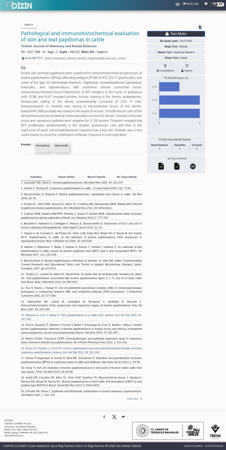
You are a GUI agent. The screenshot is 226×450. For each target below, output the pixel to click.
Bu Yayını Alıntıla (177, 158)
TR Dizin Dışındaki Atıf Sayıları (174, 139)
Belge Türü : (172, 46)
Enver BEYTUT (33, 58)
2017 (30, 52)
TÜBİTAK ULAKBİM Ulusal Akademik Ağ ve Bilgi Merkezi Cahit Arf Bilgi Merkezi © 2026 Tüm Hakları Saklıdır (72, 446)
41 (44, 52)
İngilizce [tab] (28, 24)
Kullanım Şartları (193, 446)
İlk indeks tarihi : (169, 41)
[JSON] (201, 27)
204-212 (75, 52)
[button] (123, 416)
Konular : (26, 144)
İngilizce (102, 52)
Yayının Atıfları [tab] (66, 177)
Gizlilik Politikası (214, 446)
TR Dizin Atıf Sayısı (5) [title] (176, 78)
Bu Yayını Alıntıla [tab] (127, 177)
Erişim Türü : (172, 57)
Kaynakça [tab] (36, 177)
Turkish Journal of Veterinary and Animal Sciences (59, 46)
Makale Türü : (165, 52)
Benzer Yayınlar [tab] (96, 177)
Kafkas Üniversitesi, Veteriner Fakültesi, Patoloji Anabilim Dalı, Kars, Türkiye (85, 58)
